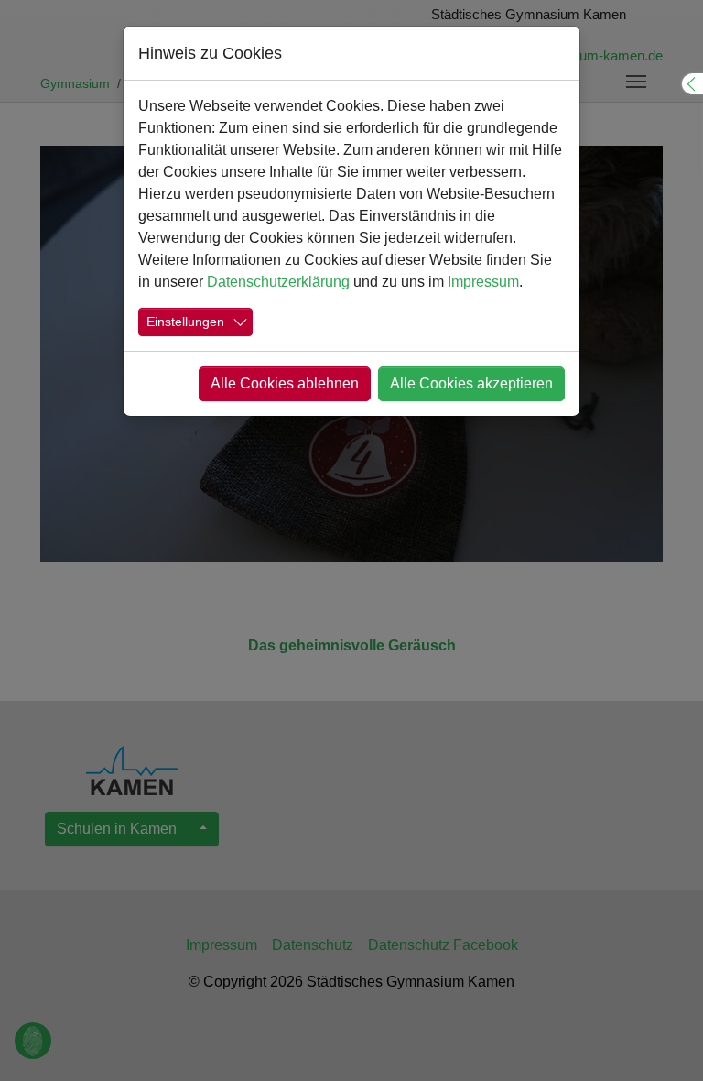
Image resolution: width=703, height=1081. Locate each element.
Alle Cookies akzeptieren (471, 383)
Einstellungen (185, 321)
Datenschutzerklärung (278, 281)
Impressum (483, 281)
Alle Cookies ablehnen (285, 383)
